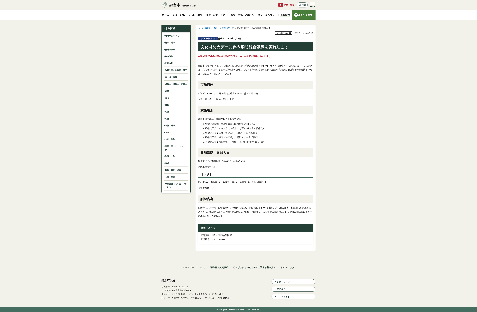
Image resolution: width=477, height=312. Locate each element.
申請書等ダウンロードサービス (176, 185)
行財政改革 (170, 49)
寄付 (167, 163)
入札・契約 (170, 139)
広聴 (167, 119)
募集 (167, 105)
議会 (167, 98)
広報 (167, 112)
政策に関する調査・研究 (176, 70)
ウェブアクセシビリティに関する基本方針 (254, 267)
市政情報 (170, 28)
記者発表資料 (225, 28)
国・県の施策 (171, 77)
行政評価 (169, 56)
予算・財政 (170, 125)
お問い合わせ (283, 282)
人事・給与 (170, 177)
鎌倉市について (172, 36)
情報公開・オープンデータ (176, 148)
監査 (167, 132)
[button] (302, 4)
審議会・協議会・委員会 (176, 84)
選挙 (167, 91)
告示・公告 (170, 156)
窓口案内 (281, 289)
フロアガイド (283, 297)
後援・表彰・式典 (173, 170)
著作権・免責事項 (219, 267)
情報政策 (169, 63)
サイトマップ (287, 267)
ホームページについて (194, 267)
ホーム (200, 28)
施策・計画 (170, 43)
